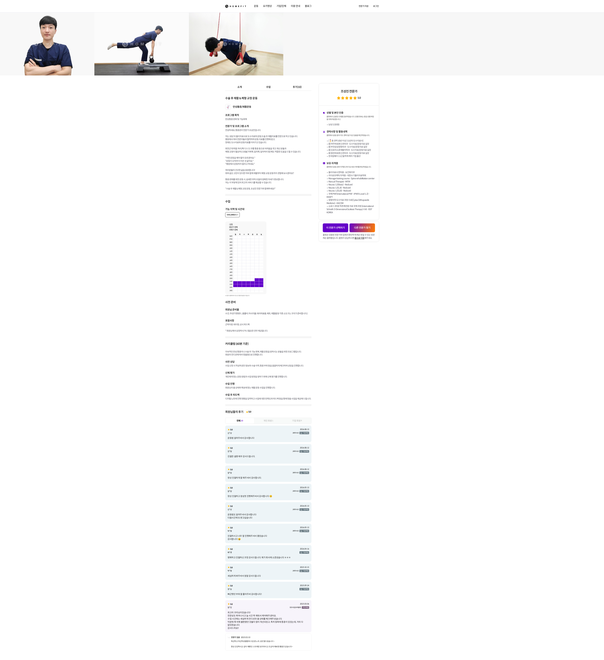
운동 (256, 6)
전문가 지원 (363, 6)
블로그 (308, 6)
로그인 (376, 6)
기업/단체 (281, 6)
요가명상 (267, 6)
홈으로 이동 (359, 238)
